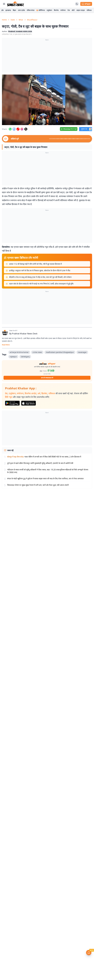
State (13, 20)
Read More (6, 345)
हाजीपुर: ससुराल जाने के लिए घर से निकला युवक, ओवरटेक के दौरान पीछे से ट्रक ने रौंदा (39, 270)
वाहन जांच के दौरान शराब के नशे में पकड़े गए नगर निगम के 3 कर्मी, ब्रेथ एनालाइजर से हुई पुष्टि (41, 283)
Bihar (21, 20)
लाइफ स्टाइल (80, 10)
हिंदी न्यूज (8, 396)
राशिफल (89, 10)
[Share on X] (25, 129)
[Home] (15, 3)
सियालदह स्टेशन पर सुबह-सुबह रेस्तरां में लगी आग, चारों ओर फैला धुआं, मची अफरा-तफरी (38, 485)
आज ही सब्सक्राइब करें (47, 378)
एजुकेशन (49, 10)
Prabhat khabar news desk (20, 31)
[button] (47, 100)
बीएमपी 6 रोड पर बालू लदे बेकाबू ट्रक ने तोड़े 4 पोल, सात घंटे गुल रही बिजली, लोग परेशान (40, 277)
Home (4, 20)
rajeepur (13, 356)
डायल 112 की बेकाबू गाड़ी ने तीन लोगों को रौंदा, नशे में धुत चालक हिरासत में (35, 264)
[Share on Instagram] (21, 129)
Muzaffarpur (32, 20)
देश (6, 393)
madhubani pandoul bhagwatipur (60, 352)
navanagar (82, 352)
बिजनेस (56, 10)
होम (2, 10)
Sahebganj (25, 356)
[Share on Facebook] (14, 129)
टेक (69, 10)
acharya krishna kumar (19, 352)
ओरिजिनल (42, 10)
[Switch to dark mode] (77, 4)
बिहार (14, 10)
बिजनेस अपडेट (30, 393)
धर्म (39, 393)
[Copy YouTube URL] (18, 129)
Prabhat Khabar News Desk (24, 333)
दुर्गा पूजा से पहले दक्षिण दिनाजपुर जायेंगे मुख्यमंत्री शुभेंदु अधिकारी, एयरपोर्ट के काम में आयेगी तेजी (40, 463)
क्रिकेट (44, 393)
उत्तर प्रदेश (21, 10)
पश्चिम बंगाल (30, 10)
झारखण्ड (8, 10)
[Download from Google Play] (12, 403)
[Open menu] (4, 4)
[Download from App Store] (28, 403)
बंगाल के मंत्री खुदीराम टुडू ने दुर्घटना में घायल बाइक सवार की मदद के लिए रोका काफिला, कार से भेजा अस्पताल (45, 478)
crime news (37, 352)
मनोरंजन (63, 10)
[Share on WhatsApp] (10, 129)
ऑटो (73, 10)
